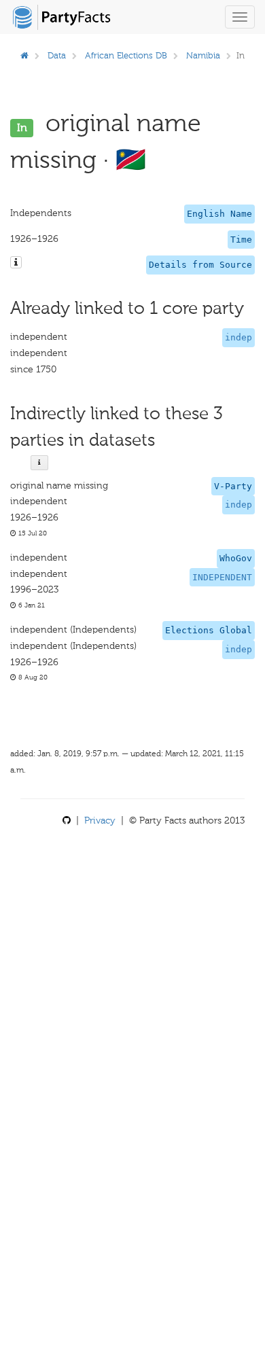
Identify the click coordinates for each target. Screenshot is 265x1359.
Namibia (203, 55)
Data (57, 55)
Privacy (100, 820)
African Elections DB (126, 55)
